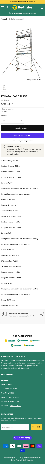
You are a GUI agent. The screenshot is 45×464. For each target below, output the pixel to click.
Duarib (6, 100)
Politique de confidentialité (32, 458)
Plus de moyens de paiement (22, 141)
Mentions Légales (9, 458)
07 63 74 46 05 (15, 406)
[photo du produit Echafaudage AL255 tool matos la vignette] (4, 87)
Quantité (4, 116)
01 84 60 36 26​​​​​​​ (13, 401)
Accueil (4, 19)
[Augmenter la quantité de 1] (21, 120)
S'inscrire (36, 427)
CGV (19, 458)
